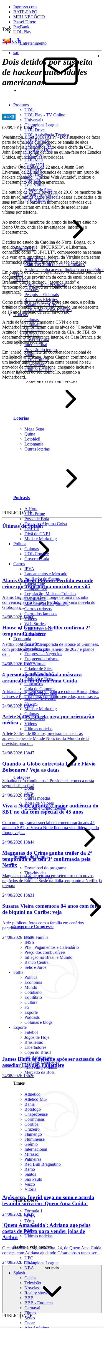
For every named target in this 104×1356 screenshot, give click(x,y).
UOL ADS (34, 169)
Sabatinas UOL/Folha (43, 304)
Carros (19, 563)
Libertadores (35, 1047)
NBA (29, 1267)
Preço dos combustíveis (44, 952)
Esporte (31, 1012)
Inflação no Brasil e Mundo (48, 957)
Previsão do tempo (40, 349)
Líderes (30, 703)
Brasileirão (33, 1042)
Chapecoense (36, 1114)
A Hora (30, 508)
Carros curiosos (38, 608)
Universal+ (34, 119)
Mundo (30, 987)
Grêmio (31, 1144)
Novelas (31, 1287)
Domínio (32, 179)
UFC (28, 1257)
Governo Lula (36, 339)
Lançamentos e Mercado (45, 573)
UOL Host (33, 174)
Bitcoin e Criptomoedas (45, 808)
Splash (19, 1272)
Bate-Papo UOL (38, 149)
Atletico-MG (35, 1099)
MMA (29, 1216)
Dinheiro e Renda (39, 678)
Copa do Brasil (37, 1052)
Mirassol (31, 1154)
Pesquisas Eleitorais (41, 294)
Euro (28, 793)
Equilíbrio (33, 997)
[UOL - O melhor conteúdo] (11, 43)
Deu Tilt (31, 528)
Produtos (21, 104)
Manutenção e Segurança (46, 603)
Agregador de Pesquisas (45, 284)
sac (16, 52)
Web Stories (34, 623)
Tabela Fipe (34, 583)
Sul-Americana (37, 1057)
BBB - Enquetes (38, 1302)
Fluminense (34, 1139)
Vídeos (30, 618)
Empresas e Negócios (43, 653)
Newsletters (34, 364)
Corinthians (34, 1119)
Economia (22, 638)
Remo (29, 1169)
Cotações (32, 643)
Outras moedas (37, 798)
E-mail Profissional (41, 194)
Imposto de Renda (40, 698)
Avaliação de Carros (42, 578)
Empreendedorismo (41, 658)
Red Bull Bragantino (42, 1164)
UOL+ (30, 109)
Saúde (29, 354)
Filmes (30, 1312)
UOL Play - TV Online (44, 114)
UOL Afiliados (37, 199)
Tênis (29, 1221)
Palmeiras (32, 1159)
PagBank (21, 26)
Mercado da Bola (39, 1072)
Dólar (29, 788)
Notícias (20, 314)
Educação (33, 329)
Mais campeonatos (40, 1067)
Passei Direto (24, 21)
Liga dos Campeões (41, 1062)
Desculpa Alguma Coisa (45, 523)
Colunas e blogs (38, 1022)
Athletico (32, 1094)
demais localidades (54, 264)
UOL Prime (34, 513)
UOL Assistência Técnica (46, 134)
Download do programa (45, 867)
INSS (29, 942)
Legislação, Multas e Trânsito (50, 593)
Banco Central (37, 962)
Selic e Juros (35, 967)
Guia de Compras (39, 688)
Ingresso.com (25, 6)
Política (19, 543)
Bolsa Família (36, 937)
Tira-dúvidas (35, 872)
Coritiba (31, 1124)
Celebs (30, 1277)
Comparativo (35, 588)
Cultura (30, 1002)
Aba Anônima (36, 1327)
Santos (30, 1174)
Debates (31, 289)
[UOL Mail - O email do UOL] (60, 90)
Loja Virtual (34, 184)
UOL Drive (34, 129)
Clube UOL (34, 164)
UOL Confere (36, 359)
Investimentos (36, 648)
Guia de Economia (40, 693)
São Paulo (33, 1179)
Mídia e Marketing (40, 538)
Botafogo (32, 1109)
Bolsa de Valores (39, 803)
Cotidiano (33, 324)
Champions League (41, 124)
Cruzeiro (32, 1129)
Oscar (29, 1322)
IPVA (29, 568)
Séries (29, 1317)
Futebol (31, 1032)
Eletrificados (35, 598)
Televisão (32, 1282)
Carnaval (32, 1307)
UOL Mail (33, 159)
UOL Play (22, 31)
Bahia (29, 1104)
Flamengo (33, 1134)
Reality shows (36, 1292)
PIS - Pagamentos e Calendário (51, 947)
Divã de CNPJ (37, 533)
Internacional (35, 344)
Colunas (31, 319)
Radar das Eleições (41, 299)
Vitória (30, 1189)
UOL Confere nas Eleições (48, 309)
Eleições (20, 279)
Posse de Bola (36, 518)
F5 (26, 1007)
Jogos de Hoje (36, 1037)
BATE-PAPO (25, 11)
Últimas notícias (38, 369)
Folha (18, 972)
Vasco (29, 1184)
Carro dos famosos (40, 613)
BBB (29, 1297)
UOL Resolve (36, 139)
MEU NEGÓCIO (29, 16)
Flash (18, 274)
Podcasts (32, 1017)
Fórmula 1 (33, 1211)
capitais (40, 259)
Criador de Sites (38, 189)
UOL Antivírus (37, 144)
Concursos (33, 683)
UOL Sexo (34, 154)
